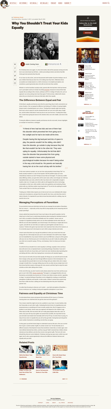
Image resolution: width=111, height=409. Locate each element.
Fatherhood (16, 17)
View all (86, 104)
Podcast (53, 3)
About (54, 402)
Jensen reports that (38, 273)
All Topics (62, 402)
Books (60, 3)
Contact (40, 402)
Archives (70, 402)
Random (67, 3)
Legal (47, 402)
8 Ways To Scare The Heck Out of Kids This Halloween (25, 372)
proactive (47, 89)
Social (21, 17)
